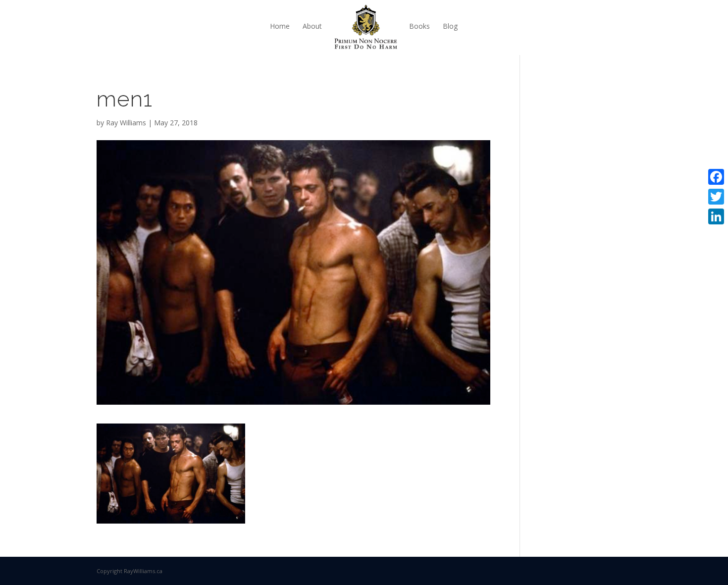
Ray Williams (126, 122)
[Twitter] (716, 197)
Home (280, 26)
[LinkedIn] (716, 216)
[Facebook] (716, 177)
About (312, 26)
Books (419, 26)
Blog (450, 26)
